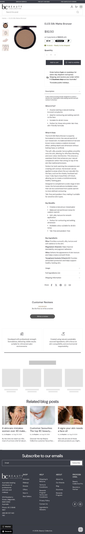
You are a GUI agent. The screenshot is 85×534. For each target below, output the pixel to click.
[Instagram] (80, 504)
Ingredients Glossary (43, 508)
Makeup (26, 483)
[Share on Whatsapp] (65, 285)
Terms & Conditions (43, 486)
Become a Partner (76, 488)
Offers (25, 490)
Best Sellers (27, 496)
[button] (54, 62)
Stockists (59, 490)
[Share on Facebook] (51, 285)
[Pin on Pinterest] (60, 285)
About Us (59, 479)
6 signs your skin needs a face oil (70, 429)
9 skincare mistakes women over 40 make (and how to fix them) (13, 429)
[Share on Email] (69, 285)
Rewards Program (59, 494)
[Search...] (77, 12)
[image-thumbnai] (5, 25)
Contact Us (43, 504)
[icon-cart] (76, 7)
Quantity (49, 50)
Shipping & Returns (43, 480)
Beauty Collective (45, 531)
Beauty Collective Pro (78, 483)
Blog (57, 486)
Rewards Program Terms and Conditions (43, 493)
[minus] (47, 55)
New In (25, 493)
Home (4, 18)
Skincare (26, 479)
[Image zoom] (25, 37)
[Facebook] (75, 504)
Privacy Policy (44, 501)
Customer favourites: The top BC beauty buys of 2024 (41, 429)
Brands (25, 486)
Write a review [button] (42, 316)
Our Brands (60, 483)
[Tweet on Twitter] (56, 285)
